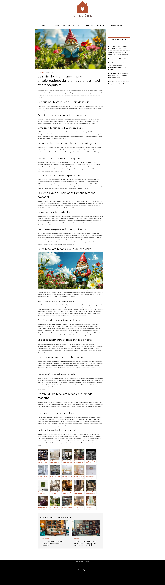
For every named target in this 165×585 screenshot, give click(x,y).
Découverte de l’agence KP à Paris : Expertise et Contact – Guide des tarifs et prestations (118, 75)
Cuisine (55, 25)
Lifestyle (89, 25)
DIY (79, 25)
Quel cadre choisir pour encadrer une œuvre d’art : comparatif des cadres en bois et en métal (85, 543)
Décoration (68, 25)
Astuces (45, 25)
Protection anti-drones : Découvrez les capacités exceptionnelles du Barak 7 (118, 84)
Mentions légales (82, 570)
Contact (82, 566)
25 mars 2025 (49, 72)
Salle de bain (117, 25)
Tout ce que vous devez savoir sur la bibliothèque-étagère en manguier (54, 543)
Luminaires (102, 25)
